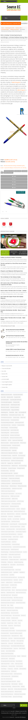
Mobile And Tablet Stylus (17, 600)
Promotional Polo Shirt (21, 630)
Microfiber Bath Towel (6, 595)
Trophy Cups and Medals (14, 478)
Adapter (20, 453)
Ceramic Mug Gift (13, 524)
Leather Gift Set (9, 582)
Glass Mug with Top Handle (7, 567)
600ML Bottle (14, 498)
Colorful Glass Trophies (21, 531)
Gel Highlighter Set (5, 564)
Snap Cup (16, 648)
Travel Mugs (3, 668)
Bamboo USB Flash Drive (19, 511)
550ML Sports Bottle (15, 496)
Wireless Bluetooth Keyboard (7, 691)
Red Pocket (12, 470)
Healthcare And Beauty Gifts (17, 460)
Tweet (14, 176)
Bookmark (18, 513)
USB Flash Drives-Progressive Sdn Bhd (15, 335)
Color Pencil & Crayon (20, 529)
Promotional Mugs (13, 427)
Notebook (23, 615)
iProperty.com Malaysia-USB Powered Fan (12, 271)
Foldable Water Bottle (14, 559)
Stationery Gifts (4, 658)
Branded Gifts (4, 516)
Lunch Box (14, 425)
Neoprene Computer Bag (12, 610)
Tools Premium (19, 666)
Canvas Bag (3, 519)
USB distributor (15, 676)
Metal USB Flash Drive (5, 465)
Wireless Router (18, 691)
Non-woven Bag (16, 615)
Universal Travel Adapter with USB (8, 681)
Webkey (22, 686)
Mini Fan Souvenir (5, 442)
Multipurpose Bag (19, 607)
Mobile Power (15, 465)
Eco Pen (25, 552)
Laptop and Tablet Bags (17, 440)
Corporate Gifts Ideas (6, 368)
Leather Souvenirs (5, 585)
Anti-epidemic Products (6, 455)
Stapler (18, 656)
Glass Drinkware (20, 564)
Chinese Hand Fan (5, 526)
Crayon (21, 536)
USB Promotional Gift (5, 676)
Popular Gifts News (14, 252)
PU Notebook (4, 468)
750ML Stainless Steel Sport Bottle (8, 501)
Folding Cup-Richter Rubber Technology (11, 257)
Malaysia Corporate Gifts (7, 365)
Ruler (21, 635)
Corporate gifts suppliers (7, 384)
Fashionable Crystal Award (14, 554)
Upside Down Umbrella (17, 483)
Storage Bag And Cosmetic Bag (8, 661)
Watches (20, 684)
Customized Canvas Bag (6, 546)
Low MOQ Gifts (13, 585)
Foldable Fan (4, 440)
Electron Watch (4, 554)
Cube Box (14, 541)
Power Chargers (4, 427)
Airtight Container (5, 506)
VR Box (18, 681)
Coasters (3, 529)
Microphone (14, 595)
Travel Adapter (4, 478)
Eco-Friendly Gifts (5, 437)
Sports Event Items (20, 475)
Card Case (22, 519)
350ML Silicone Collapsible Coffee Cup (9, 453)
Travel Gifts (11, 412)
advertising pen (21, 90)
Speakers (16, 473)
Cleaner (23, 526)
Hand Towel (18, 569)
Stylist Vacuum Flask (5, 663)
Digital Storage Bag (5, 549)
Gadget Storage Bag (18, 562)
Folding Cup (10, 562)
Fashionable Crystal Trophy (15, 414)
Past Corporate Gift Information (23, 252)
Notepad (3, 618)
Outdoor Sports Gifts (14, 442)
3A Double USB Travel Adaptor (7, 493)
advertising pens (16, 82)
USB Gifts (16, 668)
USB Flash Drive (4, 414)
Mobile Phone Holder (20, 602)
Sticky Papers (12, 658)
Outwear (8, 618)
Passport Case (10, 623)
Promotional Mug (5, 470)
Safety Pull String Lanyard (19, 638)
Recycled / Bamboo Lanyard (16, 633)
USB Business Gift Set (5, 480)
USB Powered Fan (18, 673)
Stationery (24, 656)
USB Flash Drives (4, 447)
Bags (16, 412)
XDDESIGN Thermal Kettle (19, 694)
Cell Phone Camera (15, 521)
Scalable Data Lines (5, 640)
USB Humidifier (22, 668)
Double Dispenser (15, 549)
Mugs (12, 605)
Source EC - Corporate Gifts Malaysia (18, 717)
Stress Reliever (19, 661)
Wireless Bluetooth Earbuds (20, 689)
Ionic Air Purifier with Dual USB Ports (9, 577)
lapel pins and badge (17, 696)
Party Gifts (20, 620)
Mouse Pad (3, 605)
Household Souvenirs (5, 409)
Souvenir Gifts (4, 376)
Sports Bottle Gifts (14, 430)
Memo (13, 590)
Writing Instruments (14, 29)
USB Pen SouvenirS (14, 432)
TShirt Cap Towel (18, 663)
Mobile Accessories (5, 420)
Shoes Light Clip (20, 640)
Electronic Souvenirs (15, 407)
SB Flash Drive (4, 638)
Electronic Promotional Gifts (16, 437)
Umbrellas (14, 450)
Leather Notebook (18, 582)
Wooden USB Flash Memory (7, 694)
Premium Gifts (5, 387)
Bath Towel (3, 513)
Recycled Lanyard (16, 445)
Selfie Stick (13, 640)
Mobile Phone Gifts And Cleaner (8, 602)
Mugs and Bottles (15, 409)
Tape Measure (4, 666)
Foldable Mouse (4, 559)
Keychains (16, 579)
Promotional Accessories (6, 417)
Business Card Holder (15, 435)
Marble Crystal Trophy (6, 590)
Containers (20, 534)
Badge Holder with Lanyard (7, 511)
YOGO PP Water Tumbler (6, 696)
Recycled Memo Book (5, 635)
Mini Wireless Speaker (5, 600)
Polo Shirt (12, 628)
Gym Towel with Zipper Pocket (7, 569)
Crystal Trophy (16, 417)
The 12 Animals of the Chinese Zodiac (11, 277)
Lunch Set (14, 587)
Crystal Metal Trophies (13, 539)
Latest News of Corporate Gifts (5, 252)
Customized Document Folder (19, 546)
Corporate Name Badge (6, 536)
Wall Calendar (14, 684)
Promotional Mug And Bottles (7, 422)
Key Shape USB (21, 577)
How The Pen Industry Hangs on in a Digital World (14, 304)
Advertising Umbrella (16, 503)
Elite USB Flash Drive (5, 460)
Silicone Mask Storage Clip (6, 473)
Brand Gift (14, 455)
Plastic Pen (10, 625)
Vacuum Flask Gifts (5, 435)
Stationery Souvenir (5, 404)
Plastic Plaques (17, 625)
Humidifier (12, 574)
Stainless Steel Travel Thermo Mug (8, 656)
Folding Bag (3, 562)
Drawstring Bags (4, 552)
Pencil (16, 623)
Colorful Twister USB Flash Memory (8, 534)
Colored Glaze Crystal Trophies (7, 531)
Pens (19, 623)
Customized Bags (15, 544)
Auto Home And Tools (5, 425)
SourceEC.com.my (10, 161)
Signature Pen (4, 643)
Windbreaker (4, 689)
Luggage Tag (10, 463)
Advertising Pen (4, 412)
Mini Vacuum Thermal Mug (6, 597)
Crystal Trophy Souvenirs (18, 458)
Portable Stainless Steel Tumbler (8, 630)
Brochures (10, 516)
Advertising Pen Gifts (9, 27)
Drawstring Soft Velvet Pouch (16, 552)
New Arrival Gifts (14, 612)
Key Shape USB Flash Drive (6, 579)
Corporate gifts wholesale (7, 381)
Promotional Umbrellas (6, 445)
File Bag (10, 557)
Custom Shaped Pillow (6, 544)
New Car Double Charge (6, 615)
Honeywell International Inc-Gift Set (14, 355)
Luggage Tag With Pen (6, 587)
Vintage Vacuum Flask (5, 684)
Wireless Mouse (13, 486)
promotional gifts (5, 29)
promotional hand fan (6, 488)
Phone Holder (4, 625)
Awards (18, 508)
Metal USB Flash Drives (21, 592)
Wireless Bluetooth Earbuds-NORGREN (15, 329)
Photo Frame (23, 442)
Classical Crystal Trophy (15, 526)
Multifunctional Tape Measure (7, 607)
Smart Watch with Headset (6, 648)
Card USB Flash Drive (5, 521)
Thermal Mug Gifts (5, 432)
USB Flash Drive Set (16, 480)
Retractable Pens (15, 635)
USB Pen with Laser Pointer (7, 673)
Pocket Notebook (5, 628)
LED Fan (21, 579)
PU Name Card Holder (6, 620)
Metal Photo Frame (11, 592)
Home (2, 27)
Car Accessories (21, 455)
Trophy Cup (10, 668)
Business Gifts (19, 27)
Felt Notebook (4, 557)
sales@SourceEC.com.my (10, 159)
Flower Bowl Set (16, 557)
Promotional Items (15, 420)
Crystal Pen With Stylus (6, 541)
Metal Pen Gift (17, 463)
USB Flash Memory (14, 447)
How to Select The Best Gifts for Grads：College (13, 290)
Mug (8, 605)
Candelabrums (17, 516)
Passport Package (12, 468)
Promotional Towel (5, 430)
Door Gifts (4, 371)
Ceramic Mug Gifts (22, 524)
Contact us (24, 705)
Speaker (3, 651)
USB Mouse (13, 671)
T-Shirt (12, 663)
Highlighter (16, 572)
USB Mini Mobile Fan (5, 671)
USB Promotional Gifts (6, 450)
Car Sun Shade (16, 519)
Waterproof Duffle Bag (6, 686)
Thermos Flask (12, 666)
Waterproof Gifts (16, 686)
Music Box (3, 610)
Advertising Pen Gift (19, 422)
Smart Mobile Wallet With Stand (17, 645)
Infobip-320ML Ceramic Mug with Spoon (15, 349)
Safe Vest (10, 638)
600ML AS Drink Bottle (6, 498)
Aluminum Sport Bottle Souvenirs (8, 508)
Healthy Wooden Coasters (6, 572)
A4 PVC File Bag (20, 501)
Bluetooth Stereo (10, 513)
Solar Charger (22, 648)
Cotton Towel (16, 536)
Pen (23, 414)
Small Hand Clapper (5, 645)
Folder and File (23, 559)
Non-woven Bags (22, 465)
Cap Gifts (9, 519)
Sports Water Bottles (10, 651)
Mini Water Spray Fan (18, 597)
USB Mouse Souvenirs (5, 483)
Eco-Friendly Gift (22, 412)
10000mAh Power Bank (17, 488)
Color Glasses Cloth (10, 529)
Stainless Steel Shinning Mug (7, 653)
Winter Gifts (10, 689)
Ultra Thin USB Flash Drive (6, 678)
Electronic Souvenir (5, 407)
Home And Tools (4, 574)
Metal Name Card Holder (21, 590)
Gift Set (9, 440)
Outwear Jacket (14, 618)
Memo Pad (23, 417)
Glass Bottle (12, 564)
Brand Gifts (24, 513)
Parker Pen (14, 620)
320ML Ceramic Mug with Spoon (8, 491)
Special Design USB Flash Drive (7, 475)
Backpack (23, 508)
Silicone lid (10, 643)
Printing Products (20, 468)
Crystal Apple (4, 539)
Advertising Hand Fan (5, 503)
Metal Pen (3, 592)
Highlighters (22, 572)
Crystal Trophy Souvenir (6, 458)
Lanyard (3, 582)
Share (14, 179)
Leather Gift (3, 463)
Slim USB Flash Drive (18, 643)
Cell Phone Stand (4, 524)
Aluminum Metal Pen (14, 506)
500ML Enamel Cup (5, 496)
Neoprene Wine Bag (5, 612)
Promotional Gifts (5, 633)
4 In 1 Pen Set (18, 493)
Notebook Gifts (21, 425)
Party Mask (3, 623)
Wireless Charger (4, 486)
